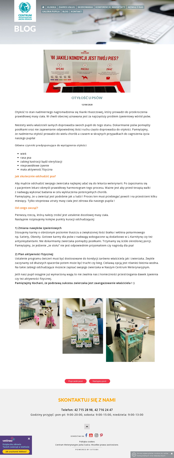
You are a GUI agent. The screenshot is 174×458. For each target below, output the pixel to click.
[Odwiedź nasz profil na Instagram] (96, 436)
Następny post (99, 381)
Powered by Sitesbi (87, 449)
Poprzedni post (75, 381)
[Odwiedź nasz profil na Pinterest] (102, 436)
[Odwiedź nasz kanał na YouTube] (91, 436)
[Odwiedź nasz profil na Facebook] (86, 436)
